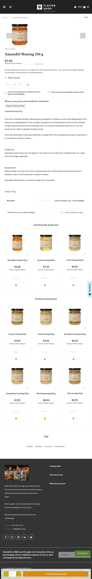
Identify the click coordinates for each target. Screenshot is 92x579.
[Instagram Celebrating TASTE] (12, 537)
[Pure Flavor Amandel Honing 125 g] (17, 243)
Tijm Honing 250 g (75, 393)
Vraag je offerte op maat (15, 106)
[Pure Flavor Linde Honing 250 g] (46, 317)
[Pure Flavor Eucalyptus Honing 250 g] (74, 317)
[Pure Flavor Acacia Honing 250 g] (46, 243)
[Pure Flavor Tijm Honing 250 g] (74, 376)
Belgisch (30, 446)
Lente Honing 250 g (74, 260)
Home (5, 17)
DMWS (24, 568)
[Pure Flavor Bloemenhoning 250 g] (46, 376)
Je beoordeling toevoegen (74, 212)
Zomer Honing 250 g (17, 334)
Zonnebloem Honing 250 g (17, 393)
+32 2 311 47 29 (17, 525)
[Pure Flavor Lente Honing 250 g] (74, 243)
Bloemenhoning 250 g (46, 393)
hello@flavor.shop (19, 529)
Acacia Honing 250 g (46, 260)
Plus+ (29, 568)
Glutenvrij (38, 446)
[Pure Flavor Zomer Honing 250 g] (17, 317)
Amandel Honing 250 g (20, 17)
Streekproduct (60, 446)
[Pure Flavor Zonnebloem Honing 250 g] (17, 376)
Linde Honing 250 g (46, 334)
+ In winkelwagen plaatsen (56, 574)
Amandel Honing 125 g (17, 260)
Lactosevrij (48, 446)
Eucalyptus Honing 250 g (75, 334)
